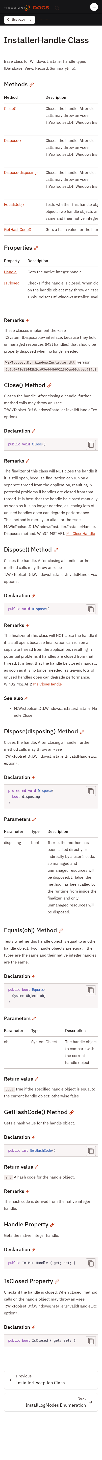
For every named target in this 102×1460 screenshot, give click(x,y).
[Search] (57, 8)
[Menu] (94, 7)
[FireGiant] (17, 8)
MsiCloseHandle (80, 534)
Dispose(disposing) (21, 173)
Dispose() (12, 141)
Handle (10, 272)
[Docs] (41, 8)
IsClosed (12, 283)
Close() (10, 109)
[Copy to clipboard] (91, 445)
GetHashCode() (17, 230)
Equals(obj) (14, 205)
